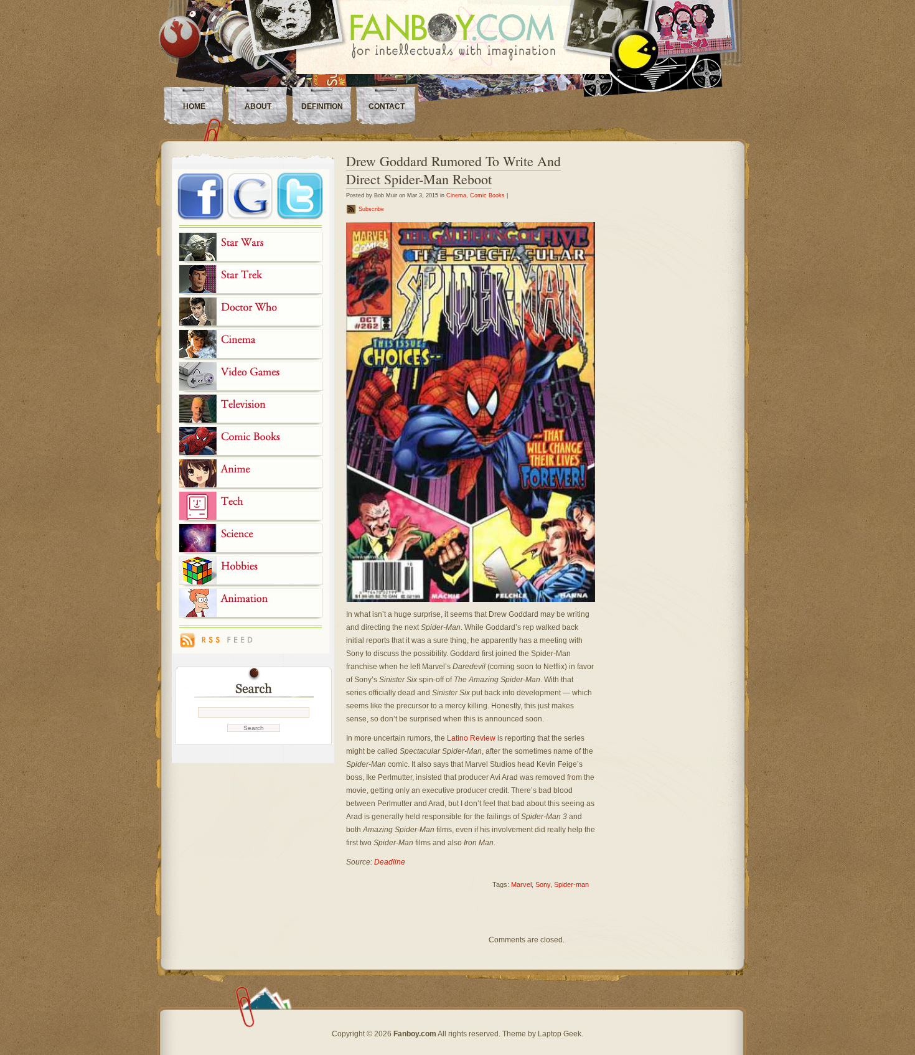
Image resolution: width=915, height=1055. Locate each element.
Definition (322, 106)
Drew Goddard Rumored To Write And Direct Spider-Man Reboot (453, 170)
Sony (542, 884)
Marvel (521, 884)
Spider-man (571, 884)
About (258, 106)
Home (194, 106)
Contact (386, 106)
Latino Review (471, 738)
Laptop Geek (559, 1033)
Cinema (456, 195)
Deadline (389, 862)
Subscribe (371, 209)
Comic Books (487, 195)
